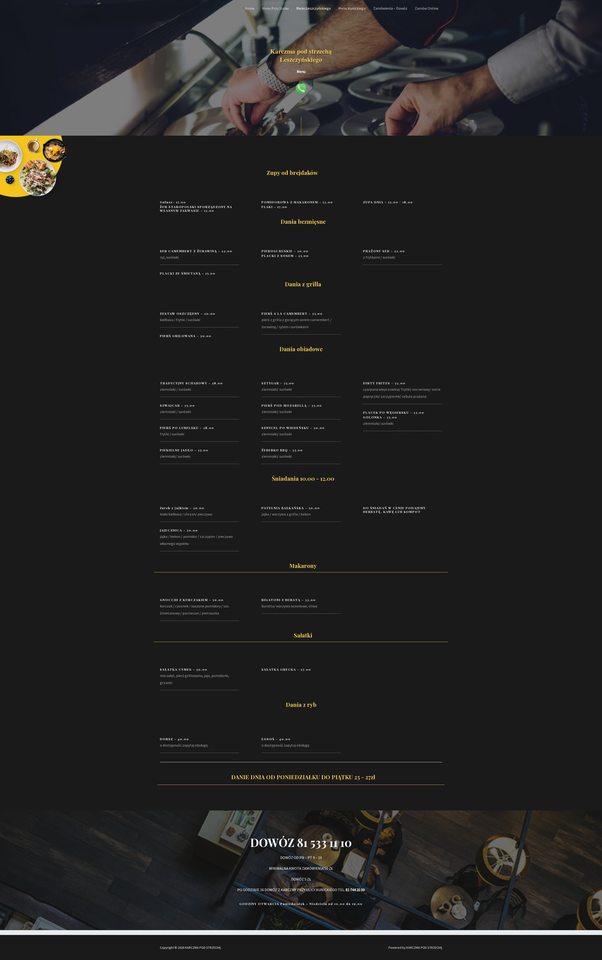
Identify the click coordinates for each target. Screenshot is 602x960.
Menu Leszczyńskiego (313, 8)
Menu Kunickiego (352, 8)
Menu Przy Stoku (275, 8)
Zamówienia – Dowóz (390, 8)
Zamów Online (426, 8)
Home (249, 8)
